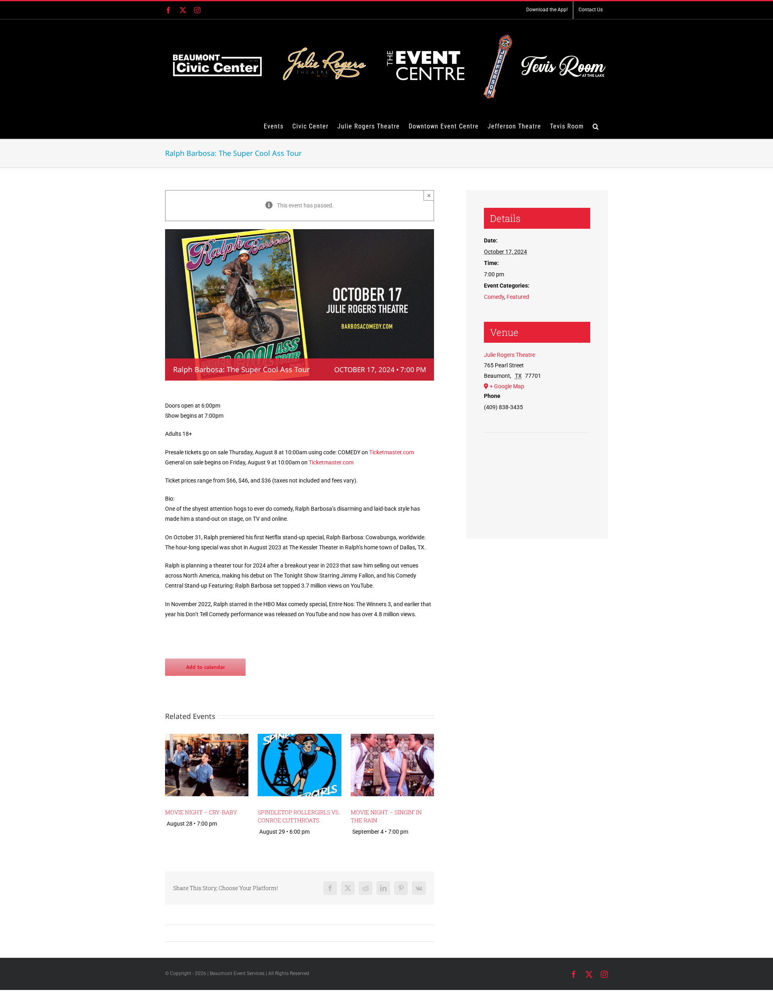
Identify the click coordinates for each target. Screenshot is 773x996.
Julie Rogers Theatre (509, 355)
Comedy (494, 297)
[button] (596, 126)
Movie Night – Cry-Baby (201, 812)
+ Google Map (507, 386)
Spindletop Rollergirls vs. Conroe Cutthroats (299, 816)
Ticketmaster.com (391, 452)
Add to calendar (205, 667)
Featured (517, 297)
